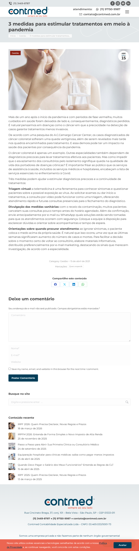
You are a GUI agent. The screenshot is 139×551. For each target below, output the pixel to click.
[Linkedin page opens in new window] (128, 3)
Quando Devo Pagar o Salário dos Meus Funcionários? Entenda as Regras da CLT (65, 464)
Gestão (15, 53)
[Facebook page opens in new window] (112, 3)
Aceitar (122, 545)
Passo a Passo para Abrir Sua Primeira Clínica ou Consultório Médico (58, 444)
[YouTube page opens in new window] (123, 3)
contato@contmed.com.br (101, 14)
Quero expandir (75, 266)
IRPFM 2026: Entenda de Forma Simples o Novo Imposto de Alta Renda (60, 434)
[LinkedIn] (74, 284)
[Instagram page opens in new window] (118, 3)
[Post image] (11, 426)
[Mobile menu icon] (127, 11)
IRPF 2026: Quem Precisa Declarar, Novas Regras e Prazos (52, 424)
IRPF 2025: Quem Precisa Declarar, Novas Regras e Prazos (52, 475)
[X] (64, 284)
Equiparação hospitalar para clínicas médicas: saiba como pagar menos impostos (66, 454)
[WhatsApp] (83, 284)
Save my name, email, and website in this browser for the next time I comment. (55, 369)
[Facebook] (55, 284)
